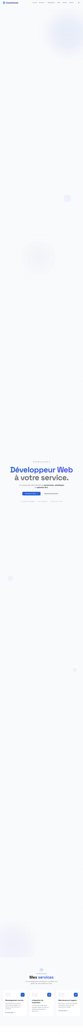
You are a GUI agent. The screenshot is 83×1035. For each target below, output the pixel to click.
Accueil (35, 2)
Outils (58, 2)
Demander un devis (30, 493)
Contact (71, 2)
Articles (65, 2)
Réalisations (51, 2)
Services (41, 2)
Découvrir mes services (51, 493)
